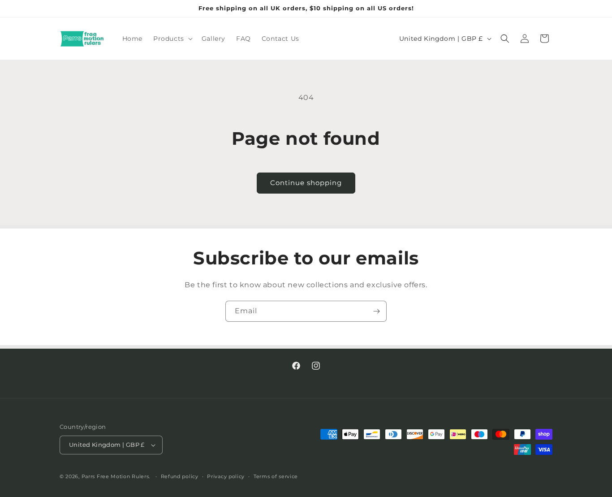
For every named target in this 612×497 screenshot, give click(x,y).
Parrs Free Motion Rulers (115, 476)
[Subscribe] (376, 311)
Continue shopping (306, 182)
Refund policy (179, 476)
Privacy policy (226, 476)
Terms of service (276, 476)
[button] (172, 38)
